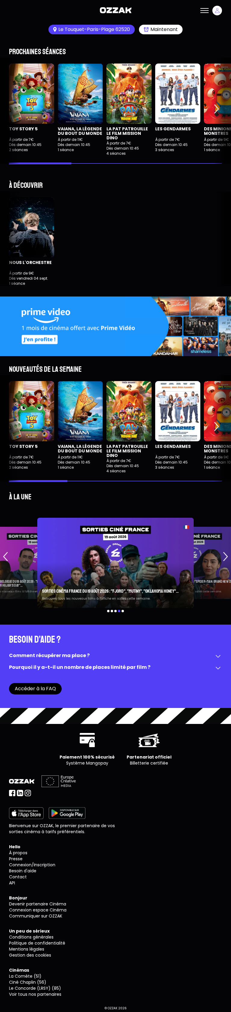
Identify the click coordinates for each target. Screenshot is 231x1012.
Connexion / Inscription (217, 10)
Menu (204, 10)
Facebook (12, 793)
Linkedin (20, 793)
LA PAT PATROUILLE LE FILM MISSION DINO (127, 133)
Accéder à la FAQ (35, 688)
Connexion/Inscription (32, 865)
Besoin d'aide (22, 871)
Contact (18, 877)
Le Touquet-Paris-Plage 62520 (94, 29)
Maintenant (164, 29)
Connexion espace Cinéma (37, 910)
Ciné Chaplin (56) (27, 982)
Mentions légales (26, 949)
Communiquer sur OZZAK (35, 916)
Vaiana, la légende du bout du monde (80, 131)
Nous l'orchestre (30, 262)
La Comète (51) (25, 976)
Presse (16, 859)
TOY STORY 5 (23, 129)
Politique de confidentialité (37, 943)
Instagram (28, 793)
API (12, 883)
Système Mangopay (87, 763)
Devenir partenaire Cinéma (37, 904)
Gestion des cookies (30, 955)
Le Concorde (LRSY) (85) (35, 988)
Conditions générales (31, 937)
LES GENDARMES (173, 129)
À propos (18, 853)
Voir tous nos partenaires (35, 994)
